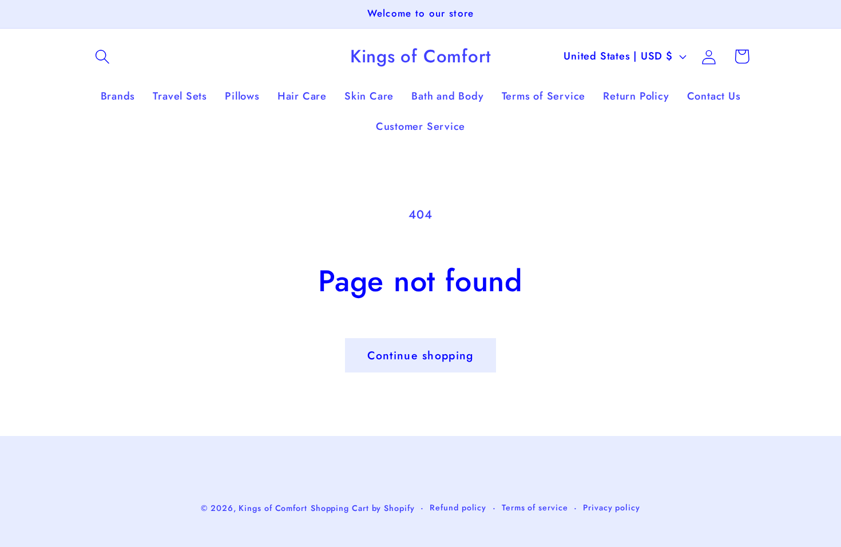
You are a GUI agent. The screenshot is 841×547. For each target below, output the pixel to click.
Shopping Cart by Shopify (363, 508)
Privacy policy (611, 507)
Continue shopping (420, 355)
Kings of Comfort (273, 508)
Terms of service (535, 507)
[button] (102, 56)
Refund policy (458, 507)
